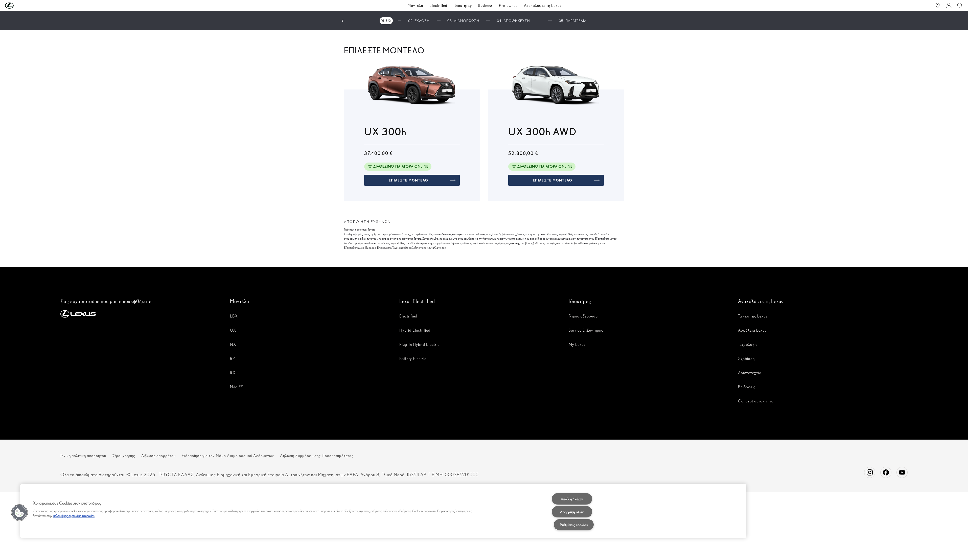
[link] (412, 180)
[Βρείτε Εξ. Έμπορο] (938, 6)
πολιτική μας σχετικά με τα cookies (74, 516)
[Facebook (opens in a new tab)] (885, 472)
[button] (19, 6)
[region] (383, 511)
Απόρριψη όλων (572, 512)
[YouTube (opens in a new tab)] (902, 472)
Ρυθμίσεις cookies (574, 524)
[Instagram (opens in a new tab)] (869, 472)
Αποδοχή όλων (572, 499)
